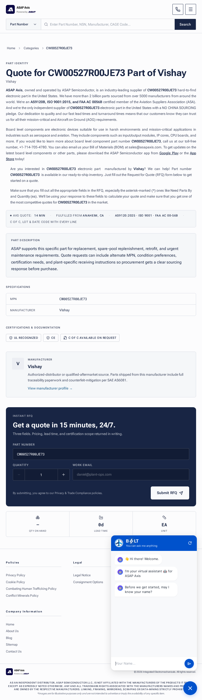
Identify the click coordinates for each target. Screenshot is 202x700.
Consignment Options (88, 582)
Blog (9, 638)
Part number (24, 444)
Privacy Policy (15, 575)
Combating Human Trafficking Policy (31, 589)
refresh (189, 543)
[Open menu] (190, 9)
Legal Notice (82, 575)
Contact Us (13, 651)
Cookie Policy (15, 582)
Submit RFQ (167, 493)
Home (11, 48)
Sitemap (11, 644)
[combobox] (108, 24)
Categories (31, 48)
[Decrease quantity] (19, 474)
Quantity (21, 465)
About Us (12, 631)
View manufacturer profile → (50, 388)
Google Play (169, 153)
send (189, 663)
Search (185, 24)
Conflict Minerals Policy (22, 595)
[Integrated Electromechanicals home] (21, 9)
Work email (83, 465)
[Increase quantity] (63, 474)
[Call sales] (177, 9)
